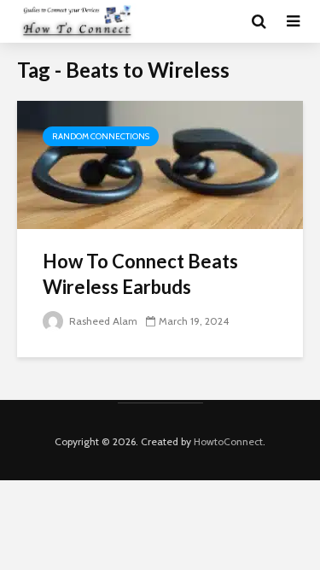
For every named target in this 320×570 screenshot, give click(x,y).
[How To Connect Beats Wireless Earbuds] (160, 164)
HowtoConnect (228, 441)
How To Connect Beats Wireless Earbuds (140, 274)
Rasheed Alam (102, 320)
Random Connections (100, 136)
